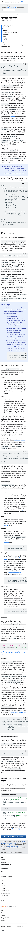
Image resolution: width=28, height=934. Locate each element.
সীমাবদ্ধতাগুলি (16, 829)
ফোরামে (12, 117)
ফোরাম (3, 859)
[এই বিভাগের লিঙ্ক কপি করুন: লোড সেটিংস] (11, 482)
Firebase (3, 888)
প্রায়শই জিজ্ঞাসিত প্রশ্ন (6, 864)
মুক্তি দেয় (3, 871)
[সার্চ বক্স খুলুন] (18, 2)
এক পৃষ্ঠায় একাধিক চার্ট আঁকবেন (18, 712)
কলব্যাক (6, 543)
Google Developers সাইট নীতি (14, 846)
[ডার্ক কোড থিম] (23, 64)
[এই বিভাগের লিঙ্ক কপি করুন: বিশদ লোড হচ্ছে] (15, 233)
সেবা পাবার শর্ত (4, 874)
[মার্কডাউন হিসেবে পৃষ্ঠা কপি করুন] (7, 20)
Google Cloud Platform (6, 918)
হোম (2, 14)
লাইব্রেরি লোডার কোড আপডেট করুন (12, 173)
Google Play (4, 898)
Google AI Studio (5, 890)
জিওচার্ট (9, 340)
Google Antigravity (5, 893)
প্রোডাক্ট (6, 14)
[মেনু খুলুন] (2, 2)
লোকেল (6, 525)
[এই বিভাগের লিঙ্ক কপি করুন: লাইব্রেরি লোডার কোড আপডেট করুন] (7, 781)
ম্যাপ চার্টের (15, 340)
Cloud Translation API (11, 7)
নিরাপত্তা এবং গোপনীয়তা (6, 876)
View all (3, 900)
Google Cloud (4, 895)
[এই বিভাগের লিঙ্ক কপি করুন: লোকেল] (8, 618)
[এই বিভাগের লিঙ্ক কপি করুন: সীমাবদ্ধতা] (12, 305)
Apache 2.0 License (9, 844)
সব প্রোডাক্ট (3, 920)
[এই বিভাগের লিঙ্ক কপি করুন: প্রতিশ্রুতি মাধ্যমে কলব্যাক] (19, 737)
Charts (13, 2)
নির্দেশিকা (17, 14)
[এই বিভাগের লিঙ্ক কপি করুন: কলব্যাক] (8, 659)
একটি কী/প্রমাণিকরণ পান (14, 573)
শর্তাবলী (3, 926)
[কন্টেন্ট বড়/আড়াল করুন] (13, 25)
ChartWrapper (21, 510)
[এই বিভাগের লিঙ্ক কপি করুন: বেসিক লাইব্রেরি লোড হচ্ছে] (23, 53)
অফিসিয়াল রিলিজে (19, 441)
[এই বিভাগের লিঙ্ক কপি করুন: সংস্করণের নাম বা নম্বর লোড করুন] (24, 366)
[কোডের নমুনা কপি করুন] (25, 64)
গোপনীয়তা (8, 926)
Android (3, 883)
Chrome (3, 885)
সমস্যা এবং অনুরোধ (5, 862)
